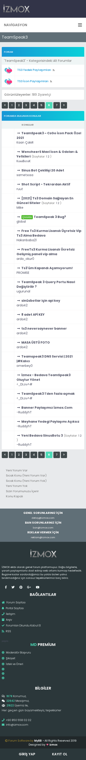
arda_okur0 (25, 259)
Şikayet (10, 658)
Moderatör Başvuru (18, 652)
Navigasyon (15, 24)
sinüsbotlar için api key (40, 300)
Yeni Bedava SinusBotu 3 (42, 435)
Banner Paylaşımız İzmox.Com (46, 407)
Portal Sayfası (14, 608)
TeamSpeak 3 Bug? (50, 217)
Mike (20, 207)
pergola (5, 641)
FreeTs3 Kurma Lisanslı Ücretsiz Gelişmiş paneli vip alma (46, 251)
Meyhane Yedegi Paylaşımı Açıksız (50, 421)
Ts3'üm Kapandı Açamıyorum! (47, 268)
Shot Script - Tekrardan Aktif (45, 184)
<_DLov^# (24, 384)
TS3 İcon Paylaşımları (33, 81)
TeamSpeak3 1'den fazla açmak (48, 393)
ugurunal (23, 291)
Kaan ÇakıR (25, 142)
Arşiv (8, 620)
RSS (8, 631)
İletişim (10, 614)
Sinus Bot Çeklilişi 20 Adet (42, 170)
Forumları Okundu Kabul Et (23, 625)
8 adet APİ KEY (33, 314)
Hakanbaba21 (27, 240)
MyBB (38, 741)
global (21, 221)
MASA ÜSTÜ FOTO (35, 342)
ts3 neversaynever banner (44, 328)
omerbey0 (25, 365)
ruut (20, 189)
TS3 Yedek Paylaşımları (34, 70)
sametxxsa (25, 175)
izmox (53, 744)
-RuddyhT (24, 412)
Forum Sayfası (16, 602)
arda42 (22, 305)
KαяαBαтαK (24, 161)
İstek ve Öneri (14, 664)
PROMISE (23, 272)
